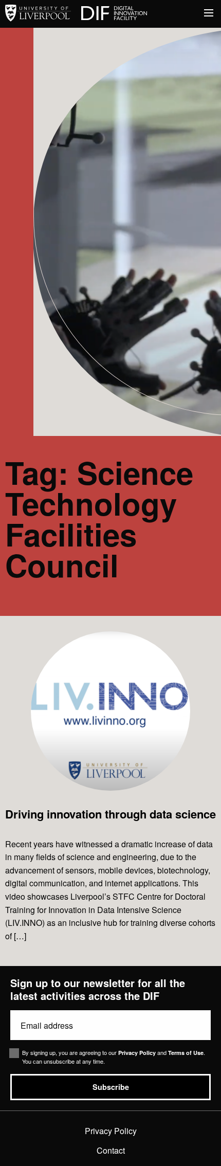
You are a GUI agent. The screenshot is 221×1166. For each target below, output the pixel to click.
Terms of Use (186, 1052)
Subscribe (111, 1087)
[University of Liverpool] (38, 14)
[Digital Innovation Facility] (114, 13)
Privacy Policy (137, 1052)
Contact (111, 1150)
